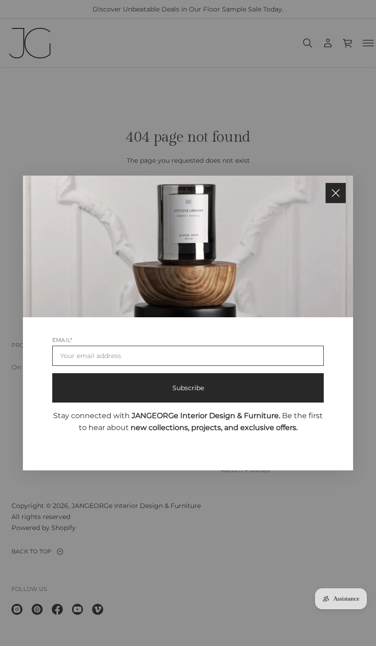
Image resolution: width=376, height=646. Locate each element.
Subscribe (188, 388)
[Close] (336, 193)
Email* (62, 340)
